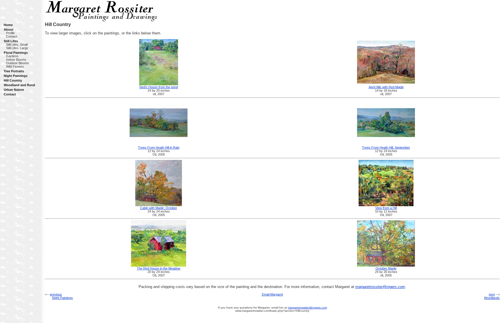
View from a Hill (386, 208)
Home (8, 25)
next (492, 294)
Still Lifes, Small (16, 44)
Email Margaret (272, 294)
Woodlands (492, 298)
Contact (11, 36)
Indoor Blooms (16, 59)
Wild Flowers (15, 66)
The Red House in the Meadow (158, 268)
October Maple (386, 268)
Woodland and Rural (19, 85)
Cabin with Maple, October (158, 208)
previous (56, 294)
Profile (10, 33)
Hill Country (13, 80)
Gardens (12, 56)
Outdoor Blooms (17, 63)
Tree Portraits (14, 71)
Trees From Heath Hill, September (386, 147)
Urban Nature (14, 89)
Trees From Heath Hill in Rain (158, 147)
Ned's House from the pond (158, 87)
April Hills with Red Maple (386, 87)
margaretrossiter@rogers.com (380, 287)
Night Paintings (15, 75)
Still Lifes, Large (17, 48)
